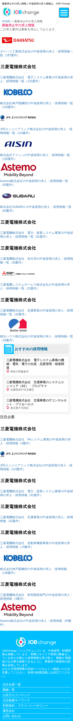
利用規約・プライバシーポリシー (25, 705)
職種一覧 (9, 689)
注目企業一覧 (12, 684)
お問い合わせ (12, 716)
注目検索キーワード (16, 700)
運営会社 (9, 710)
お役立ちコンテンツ (16, 695)
